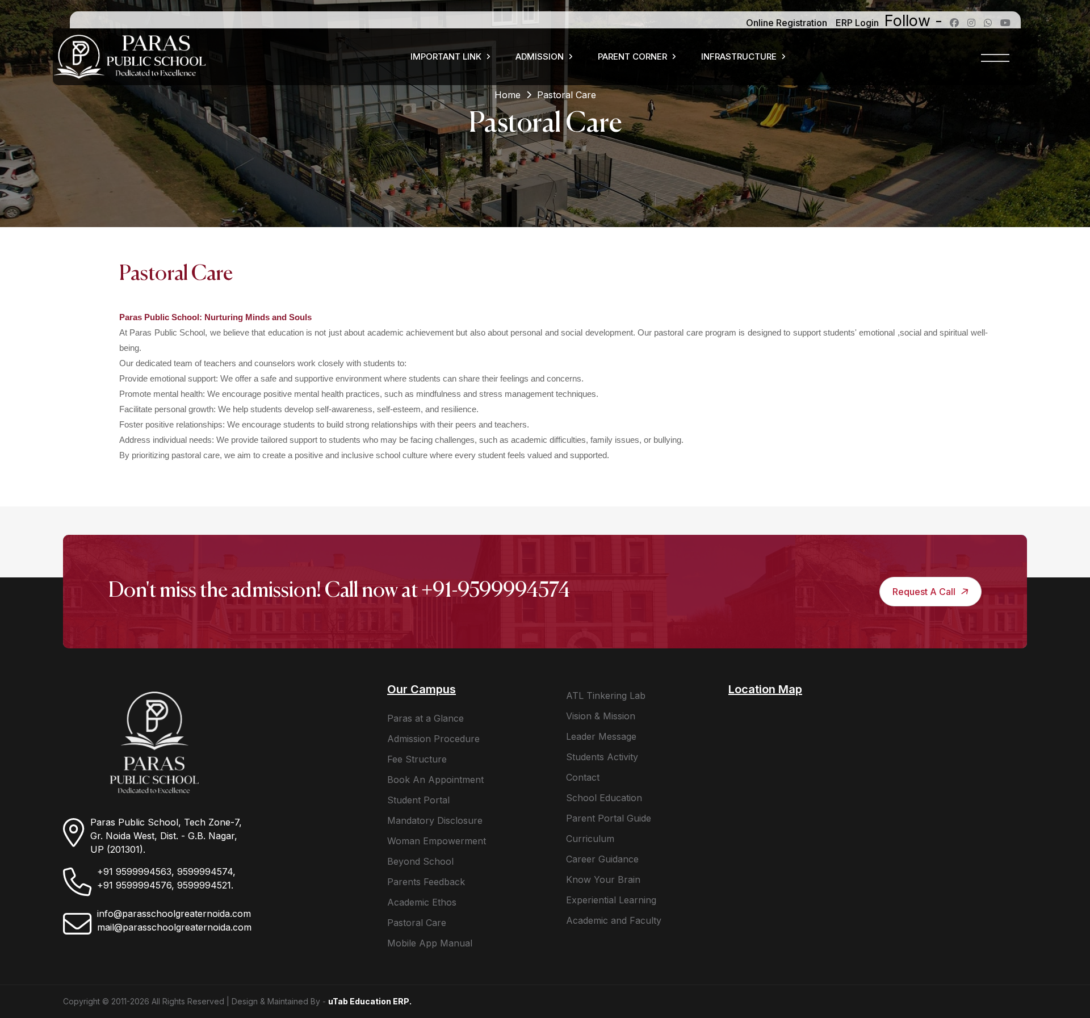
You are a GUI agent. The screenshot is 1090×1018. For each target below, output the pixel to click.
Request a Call (925, 591)
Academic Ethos (421, 902)
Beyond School (420, 861)
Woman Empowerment (436, 841)
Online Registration (786, 22)
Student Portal (418, 800)
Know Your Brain (603, 879)
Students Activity (602, 757)
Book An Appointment (435, 779)
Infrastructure (739, 56)
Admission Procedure (433, 738)
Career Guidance (602, 859)
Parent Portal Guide (608, 818)
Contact (583, 777)
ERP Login (857, 22)
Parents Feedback (426, 881)
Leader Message (601, 736)
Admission (539, 56)
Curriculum (590, 838)
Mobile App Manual (429, 943)
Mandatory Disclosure (435, 820)
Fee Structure (417, 759)
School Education (604, 797)
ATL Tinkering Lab (605, 695)
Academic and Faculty (613, 920)
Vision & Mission (600, 716)
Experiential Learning (611, 900)
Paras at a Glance (425, 718)
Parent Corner (632, 56)
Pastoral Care (416, 922)
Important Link (445, 56)
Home (507, 94)
